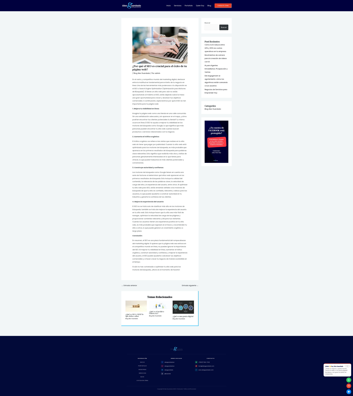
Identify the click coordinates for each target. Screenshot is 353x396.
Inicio (168, 5)
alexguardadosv (169, 362)
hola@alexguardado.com (206, 366)
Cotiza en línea (142, 380)
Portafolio (189, 5)
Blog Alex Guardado (142, 73)
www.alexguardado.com (205, 370)
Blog (209, 5)
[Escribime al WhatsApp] (348, 380)
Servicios (177, 5)
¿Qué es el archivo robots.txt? (156, 312)
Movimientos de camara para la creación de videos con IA (216, 58)
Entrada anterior (129, 285)
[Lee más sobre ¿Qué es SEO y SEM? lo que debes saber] (136, 306)
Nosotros (142, 369)
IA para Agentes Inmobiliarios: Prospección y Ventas (216, 68)
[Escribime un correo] (348, 385)
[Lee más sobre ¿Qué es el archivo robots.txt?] (159, 304)
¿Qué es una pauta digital (183, 316)
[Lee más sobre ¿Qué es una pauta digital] (183, 307)
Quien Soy (200, 5)
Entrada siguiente (190, 285)
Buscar (207, 23)
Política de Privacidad (190, 389)
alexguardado (168, 370)
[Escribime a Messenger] (348, 391)
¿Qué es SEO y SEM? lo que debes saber (134, 315)
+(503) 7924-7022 (204, 362)
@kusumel (167, 374)
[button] (223, 5)
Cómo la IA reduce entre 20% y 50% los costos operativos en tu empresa (215, 48)
